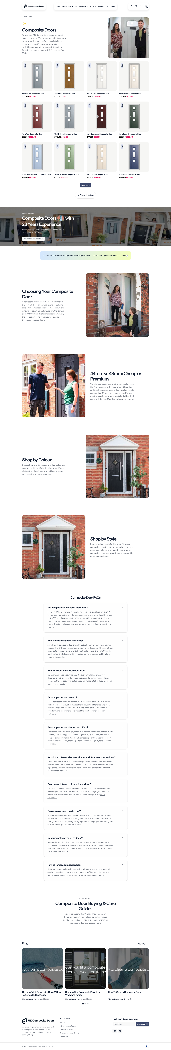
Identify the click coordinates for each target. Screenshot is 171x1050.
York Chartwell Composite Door (67, 174)
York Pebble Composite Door (65, 134)
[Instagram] (115, 1031)
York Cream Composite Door (98, 174)
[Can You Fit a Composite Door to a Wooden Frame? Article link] (85, 974)
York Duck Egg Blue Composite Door (36, 174)
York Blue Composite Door (129, 174)
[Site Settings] (136, 6)
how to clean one (91, 920)
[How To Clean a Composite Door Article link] (128, 974)
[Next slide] (149, 974)
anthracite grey (42, 471)
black (52, 471)
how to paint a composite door (68, 824)
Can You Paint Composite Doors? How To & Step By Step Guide (41, 993)
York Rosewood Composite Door (100, 134)
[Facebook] (120, 1031)
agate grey (32, 474)
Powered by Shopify (47, 1046)
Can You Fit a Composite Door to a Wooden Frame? (82, 993)
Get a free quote (54, 851)
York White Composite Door (98, 94)
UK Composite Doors (34, 1046)
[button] (131, 6)
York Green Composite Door (130, 134)
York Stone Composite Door (130, 94)
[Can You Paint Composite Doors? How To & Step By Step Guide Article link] (42, 974)
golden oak (46, 474)
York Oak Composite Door (64, 94)
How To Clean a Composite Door (124, 992)
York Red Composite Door (32, 134)
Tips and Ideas (27, 999)
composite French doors (116, 553)
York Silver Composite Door (33, 94)
